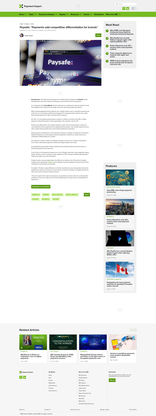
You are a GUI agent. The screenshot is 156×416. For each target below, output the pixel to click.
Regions (62, 14)
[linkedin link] (127, 8)
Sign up (112, 380)
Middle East (52, 383)
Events (86, 14)
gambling (35, 195)
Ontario (50, 162)
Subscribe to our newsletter (40, 187)
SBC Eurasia (82, 396)
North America (71, 195)
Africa (50, 375)
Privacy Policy (133, 410)
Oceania (51, 388)
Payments (45, 199)
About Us (22, 410)
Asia (50, 378)
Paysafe (56, 199)
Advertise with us (75, 410)
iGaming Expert (83, 378)
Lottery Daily (82, 388)
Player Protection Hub (85, 393)
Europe (51, 380)
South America (53, 391)
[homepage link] (30, 6)
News (21, 14)
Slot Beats (81, 399)
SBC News (82, 380)
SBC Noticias (82, 383)
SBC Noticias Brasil (84, 386)
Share (98, 35)
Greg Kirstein (57, 195)
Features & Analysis (47, 14)
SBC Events (82, 401)
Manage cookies (104, 410)
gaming (46, 195)
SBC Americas (83, 375)
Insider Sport (82, 391)
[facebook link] (123, 8)
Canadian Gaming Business (86, 404)
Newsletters (99, 14)
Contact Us (48, 410)
